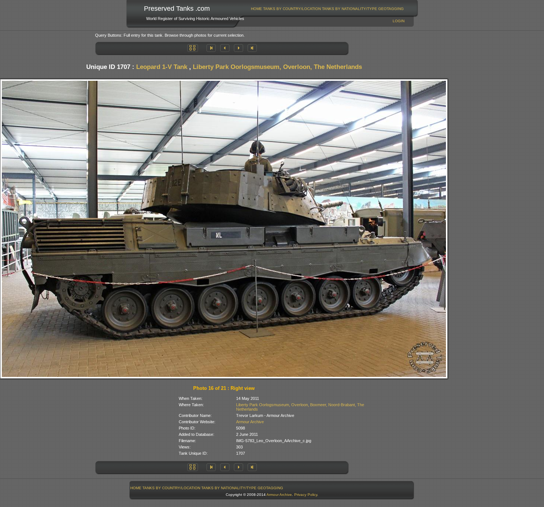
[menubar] (327, 9)
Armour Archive (250, 422)
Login (398, 21)
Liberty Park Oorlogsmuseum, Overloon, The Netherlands (277, 66)
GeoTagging (391, 9)
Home (256, 9)
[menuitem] (257, 9)
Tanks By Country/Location (292, 9)
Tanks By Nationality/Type (349, 9)
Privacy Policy (305, 495)
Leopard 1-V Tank (161, 66)
